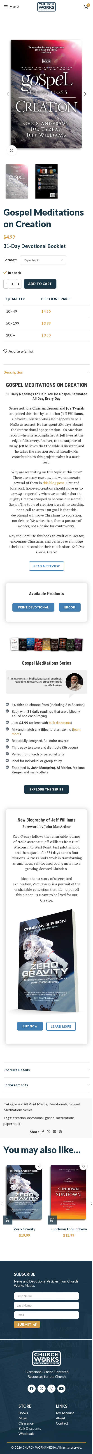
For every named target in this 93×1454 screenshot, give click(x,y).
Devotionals (58, 1104)
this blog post (53, 483)
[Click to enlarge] (12, 150)
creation (19, 1118)
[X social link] (49, 1132)
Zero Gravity (24, 1229)
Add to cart (40, 284)
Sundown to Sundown (69, 1229)
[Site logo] (46, 6)
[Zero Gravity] (24, 1192)
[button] (7, 93)
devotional (35, 1118)
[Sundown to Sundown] (69, 1192)
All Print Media (35, 1104)
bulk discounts (60, 723)
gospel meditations (59, 1118)
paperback (11, 1123)
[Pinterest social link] (60, 1132)
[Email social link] (55, 1132)
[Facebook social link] (43, 1132)
